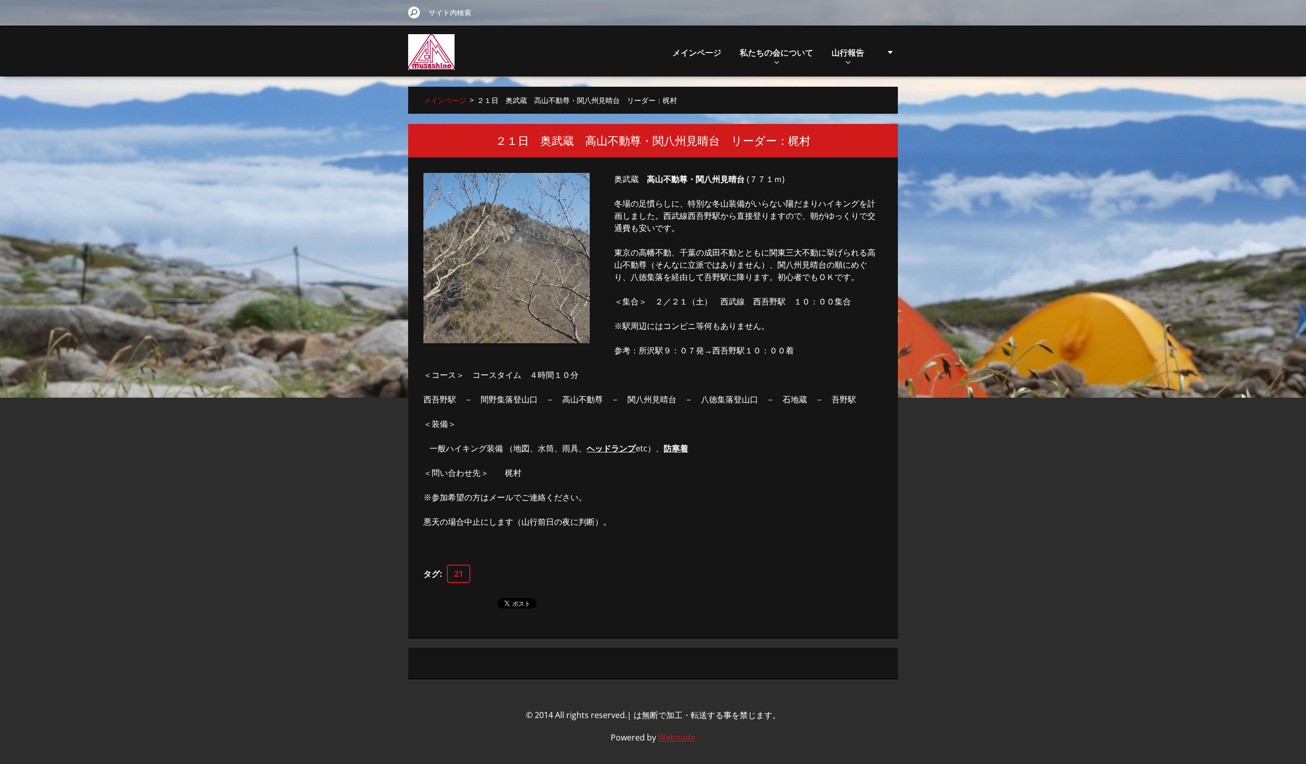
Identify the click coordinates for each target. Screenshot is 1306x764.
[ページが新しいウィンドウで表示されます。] (506, 258)
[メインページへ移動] (431, 58)
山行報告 (848, 52)
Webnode (676, 737)
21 (458, 573)
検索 (414, 12)
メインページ (696, 52)
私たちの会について (776, 52)
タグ (431, 573)
